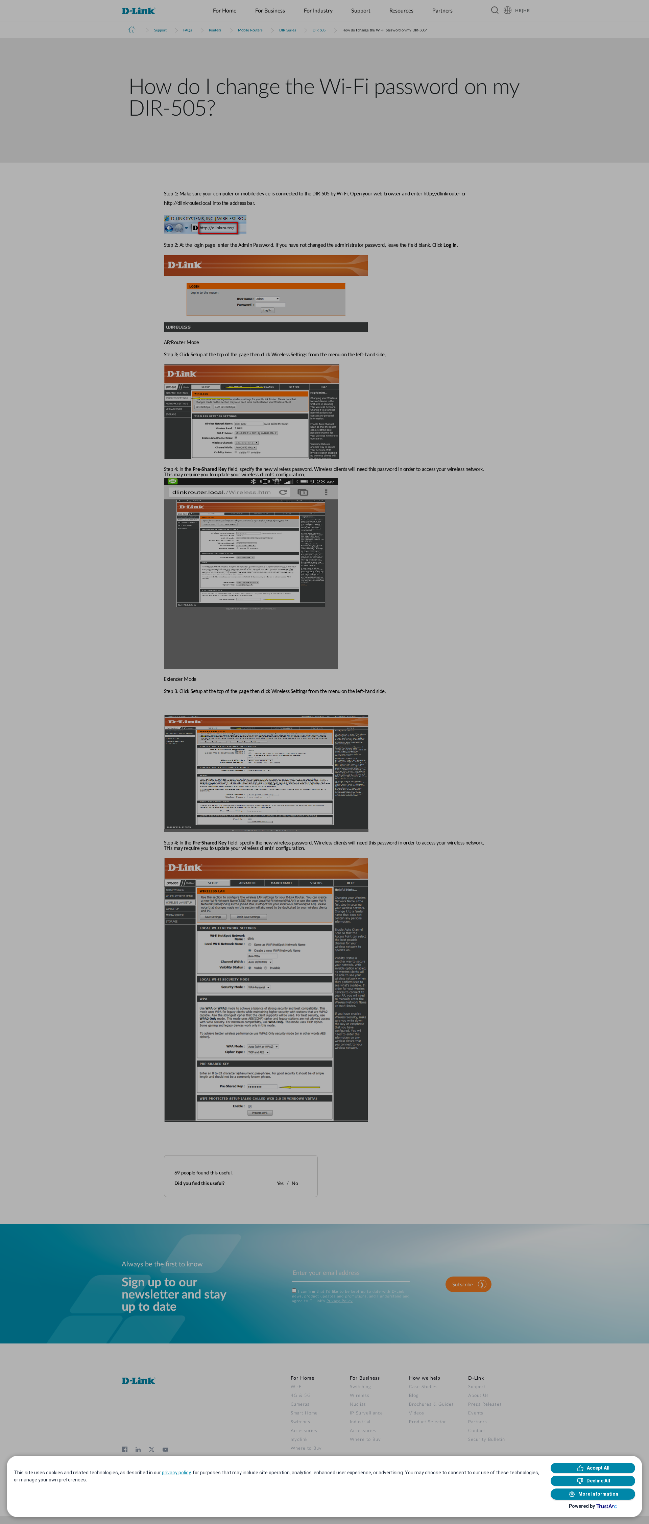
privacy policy (176, 1472)
